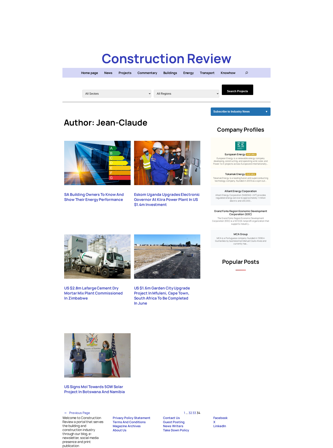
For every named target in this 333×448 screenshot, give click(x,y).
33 (194, 413)
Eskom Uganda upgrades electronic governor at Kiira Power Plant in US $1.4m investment (167, 199)
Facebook (220, 418)
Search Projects (237, 91)
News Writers (173, 426)
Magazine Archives (127, 426)
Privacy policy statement (131, 418)
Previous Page (77, 413)
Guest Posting (174, 422)
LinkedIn (219, 426)
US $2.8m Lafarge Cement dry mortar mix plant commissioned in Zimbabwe (93, 293)
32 (190, 413)
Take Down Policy (176, 430)
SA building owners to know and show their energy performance (94, 197)
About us (119, 430)
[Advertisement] (166, 24)
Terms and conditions (129, 422)
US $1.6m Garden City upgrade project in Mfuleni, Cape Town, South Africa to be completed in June (162, 296)
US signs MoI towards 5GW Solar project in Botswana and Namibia (94, 389)
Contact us (171, 418)
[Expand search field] (246, 73)
